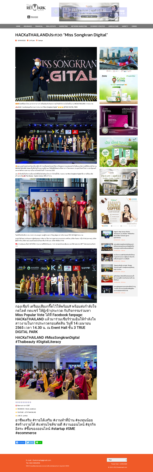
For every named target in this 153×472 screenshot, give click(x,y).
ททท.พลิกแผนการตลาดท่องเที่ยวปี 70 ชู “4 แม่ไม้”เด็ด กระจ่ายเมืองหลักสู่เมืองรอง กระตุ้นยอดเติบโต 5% (125, 288)
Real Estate (51, 26)
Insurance (28, 26)
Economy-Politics (98, 26)
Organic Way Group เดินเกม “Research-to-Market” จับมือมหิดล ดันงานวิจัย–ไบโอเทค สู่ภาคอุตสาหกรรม (124, 235)
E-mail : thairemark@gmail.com (38, 460)
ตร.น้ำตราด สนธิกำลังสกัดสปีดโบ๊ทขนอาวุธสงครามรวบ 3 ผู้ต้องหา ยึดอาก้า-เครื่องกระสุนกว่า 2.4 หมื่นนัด (124, 257)
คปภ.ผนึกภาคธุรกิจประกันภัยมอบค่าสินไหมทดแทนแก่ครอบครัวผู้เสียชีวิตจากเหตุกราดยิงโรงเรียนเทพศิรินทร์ (124, 246)
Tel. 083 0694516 (33, 463)
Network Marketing (79, 26)
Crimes (134, 26)
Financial (39, 26)
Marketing (63, 26)
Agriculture (113, 26)
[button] (89, 12)
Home (18, 26)
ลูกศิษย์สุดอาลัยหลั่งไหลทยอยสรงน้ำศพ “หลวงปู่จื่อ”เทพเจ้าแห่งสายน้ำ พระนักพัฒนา (124, 278)
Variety (125, 26)
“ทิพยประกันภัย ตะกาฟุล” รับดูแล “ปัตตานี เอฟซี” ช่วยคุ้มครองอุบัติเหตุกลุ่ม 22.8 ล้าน (124, 267)
